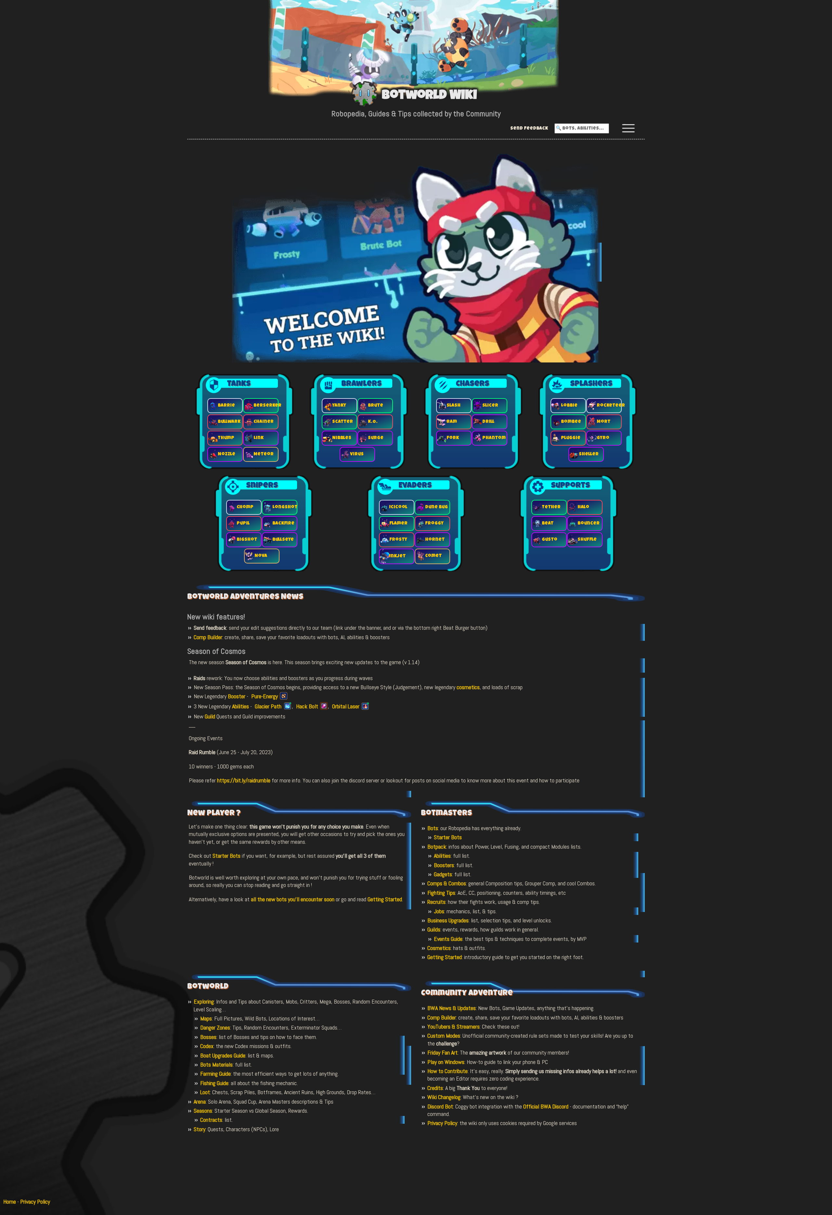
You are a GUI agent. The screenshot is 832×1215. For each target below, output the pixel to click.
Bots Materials (216, 1064)
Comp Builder (208, 637)
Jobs (439, 911)
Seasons (203, 1110)
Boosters (444, 865)
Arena (200, 1101)
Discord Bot (440, 1106)
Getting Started (385, 899)
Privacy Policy (442, 1123)
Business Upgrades (448, 920)
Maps (206, 1018)
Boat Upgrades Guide (222, 1055)
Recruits (436, 901)
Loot (205, 1092)
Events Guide (448, 939)
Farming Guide (215, 1073)
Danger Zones (215, 1027)
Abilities (240, 706)
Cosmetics (439, 948)
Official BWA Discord (545, 1106)
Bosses (208, 1037)
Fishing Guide (214, 1083)
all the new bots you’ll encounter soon (292, 899)
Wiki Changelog (444, 1097)
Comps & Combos (446, 883)
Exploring (204, 1001)
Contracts (211, 1119)
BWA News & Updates (451, 1008)
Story (199, 1129)
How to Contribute (447, 1071)
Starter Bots (226, 855)
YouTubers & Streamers (453, 1026)
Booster (236, 696)
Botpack (436, 846)
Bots (432, 828)
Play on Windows (445, 1062)
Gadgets (443, 874)
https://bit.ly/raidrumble (243, 780)
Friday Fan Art (442, 1052)
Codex (207, 1046)
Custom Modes (443, 1035)
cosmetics (468, 687)
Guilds (433, 929)
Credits (435, 1088)
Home (9, 1201)
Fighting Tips (441, 892)
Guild (210, 716)
